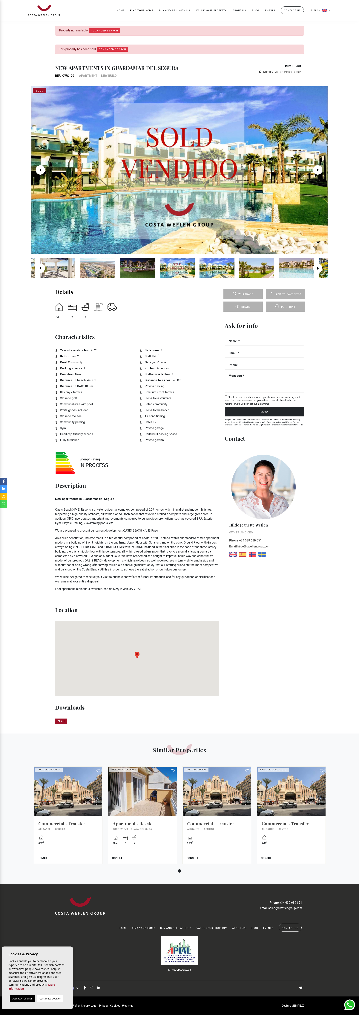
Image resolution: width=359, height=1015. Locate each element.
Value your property (211, 10)
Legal (93, 1005)
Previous (38, 170)
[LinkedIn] (98, 988)
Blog (255, 10)
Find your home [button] (141, 10)
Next (320, 170)
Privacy (103, 1005)
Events (270, 10)
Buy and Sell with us (174, 10)
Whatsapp (245, 294)
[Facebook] (85, 988)
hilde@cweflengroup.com (249, 546)
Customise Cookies (50, 998)
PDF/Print (288, 306)
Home (121, 10)
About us (239, 10)
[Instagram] (91, 988)
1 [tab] (179, 871)
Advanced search (104, 30)
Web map (127, 1005)
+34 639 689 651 (245, 540)
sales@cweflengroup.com (281, 908)
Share (246, 306)
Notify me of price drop (281, 72)
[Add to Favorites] (98, 771)
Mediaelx (298, 1005)
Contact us (292, 10)
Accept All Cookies (22, 998)
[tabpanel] (68, 817)
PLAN (61, 721)
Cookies (115, 1005)
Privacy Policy (249, 400)
